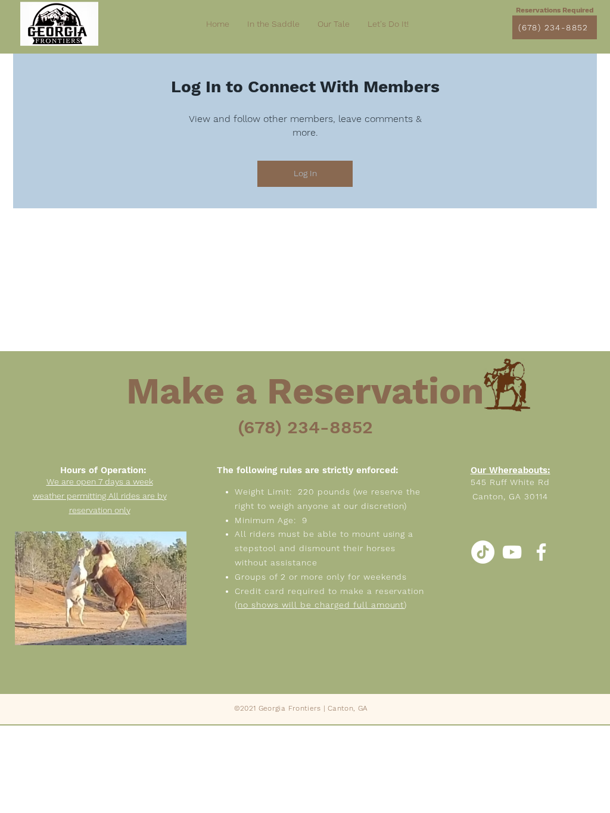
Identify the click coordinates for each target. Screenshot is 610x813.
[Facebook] (541, 552)
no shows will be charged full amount (321, 604)
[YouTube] (512, 552)
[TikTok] (482, 552)
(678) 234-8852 (305, 427)
